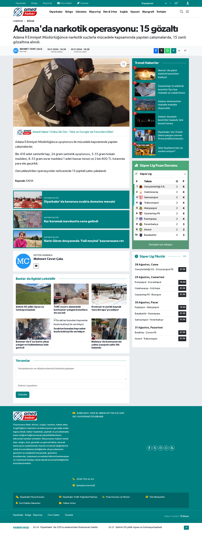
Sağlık (124, 11)
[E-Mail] (36, 266)
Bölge (34, 3)
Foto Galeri (66, 3)
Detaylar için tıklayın (160, 244)
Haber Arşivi (69, 503)
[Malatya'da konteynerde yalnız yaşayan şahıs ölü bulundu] (109, 329)
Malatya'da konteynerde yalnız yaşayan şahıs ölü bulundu (107, 344)
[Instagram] (160, 448)
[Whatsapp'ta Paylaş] (167, 50)
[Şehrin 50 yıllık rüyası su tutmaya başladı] (33, 294)
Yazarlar (84, 3)
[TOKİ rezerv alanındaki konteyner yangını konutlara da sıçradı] (71, 294)
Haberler (18, 21)
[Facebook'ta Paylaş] (156, 50)
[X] (154, 448)
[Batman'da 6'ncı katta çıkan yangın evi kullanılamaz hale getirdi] (33, 329)
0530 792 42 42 (85, 479)
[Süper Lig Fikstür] (184, 256)
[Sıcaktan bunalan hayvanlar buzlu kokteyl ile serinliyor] (71, 322)
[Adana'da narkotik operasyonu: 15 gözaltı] (71, 92)
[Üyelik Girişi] (186, 3)
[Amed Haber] (25, 11)
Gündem (81, 11)
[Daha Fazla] (173, 50)
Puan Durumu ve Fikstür (118, 497)
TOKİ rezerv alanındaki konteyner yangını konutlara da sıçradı (70, 310)
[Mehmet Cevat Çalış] (23, 261)
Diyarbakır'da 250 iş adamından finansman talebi (69, 527)
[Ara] (182, 12)
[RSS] (172, 448)
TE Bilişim (184, 516)
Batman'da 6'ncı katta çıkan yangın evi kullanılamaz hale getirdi (32, 344)
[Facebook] (149, 448)
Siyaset (135, 11)
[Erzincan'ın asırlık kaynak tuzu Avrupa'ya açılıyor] (109, 294)
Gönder (22, 394)
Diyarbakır (21, 3)
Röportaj (47, 3)
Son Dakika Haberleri (29, 503)
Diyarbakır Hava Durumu (32, 497)
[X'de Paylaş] (161, 50)
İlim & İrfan (110, 11)
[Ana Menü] (187, 12)
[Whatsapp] (166, 448)
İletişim (161, 11)
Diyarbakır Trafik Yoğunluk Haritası (80, 497)
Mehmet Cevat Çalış (48, 259)
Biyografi (148, 11)
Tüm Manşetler (157, 497)
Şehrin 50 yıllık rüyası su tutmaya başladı (139, 527)
